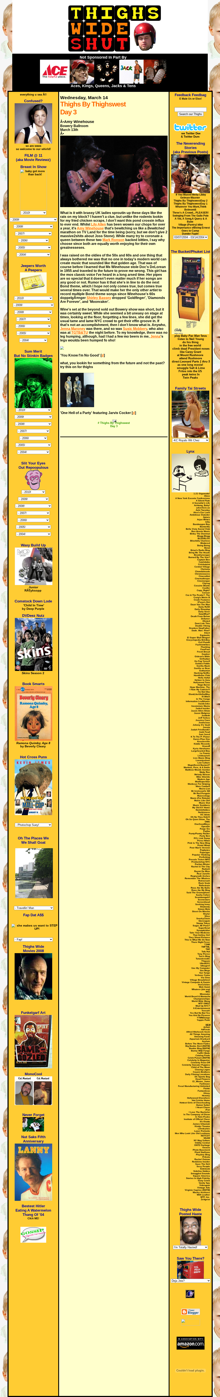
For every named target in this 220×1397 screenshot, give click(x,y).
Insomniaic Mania (200, 706)
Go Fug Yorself (202, 661)
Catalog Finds (203, 1055)
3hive (207, 496)
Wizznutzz (205, 994)
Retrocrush (204, 881)
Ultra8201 (205, 963)
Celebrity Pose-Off (200, 1062)
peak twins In (191, 376)
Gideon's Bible (202, 656)
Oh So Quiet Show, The (198, 819)
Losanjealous (203, 760)
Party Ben (205, 836)
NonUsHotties (203, 810)
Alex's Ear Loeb (201, 512)
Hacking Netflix (202, 673)
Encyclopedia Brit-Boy (198, 640)
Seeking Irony (202, 904)
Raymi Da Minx (202, 871)
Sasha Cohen (203, 895)
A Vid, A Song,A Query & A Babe (191, 220)
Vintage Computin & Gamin (196, 982)
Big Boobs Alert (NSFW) (197, 1046)
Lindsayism (204, 755)
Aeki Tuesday (203, 510)
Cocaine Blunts (202, 585)
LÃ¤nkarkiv (204, 1128)
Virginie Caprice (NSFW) (197, 1190)
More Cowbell (203, 786)
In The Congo (203, 699)
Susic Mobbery (135, 329)
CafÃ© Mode (203, 1053)
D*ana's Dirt (204, 602)
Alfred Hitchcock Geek (198, 1032)
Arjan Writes (203, 519)
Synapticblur (203, 930)
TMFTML (205, 947)
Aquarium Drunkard (199, 1039)
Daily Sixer (204, 611)
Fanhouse (205, 1084)
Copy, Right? (203, 590)
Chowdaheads (202, 571)
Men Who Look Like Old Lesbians (192, 1133)
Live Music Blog (201, 758)
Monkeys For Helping (199, 784)
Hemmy (206, 1095)
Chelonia (205, 569)
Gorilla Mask (203, 666)
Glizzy (206, 1093)
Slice (207, 916)
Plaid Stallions (202, 1152)
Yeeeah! (206, 1010)
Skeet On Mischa (201, 911)
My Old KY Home (201, 807)
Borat (207, 548)
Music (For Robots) (200, 798)
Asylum (206, 1041)
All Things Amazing (200, 1034)
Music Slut (204, 803)
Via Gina (205, 977)
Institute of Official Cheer (197, 1119)
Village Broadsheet (200, 980)
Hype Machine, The (200, 687)
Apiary (206, 517)
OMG (207, 822)
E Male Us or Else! (190, 98)
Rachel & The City (200, 866)
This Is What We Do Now (197, 940)
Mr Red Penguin (201, 793)
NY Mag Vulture (202, 1140)
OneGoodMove (202, 824)
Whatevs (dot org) (201, 989)
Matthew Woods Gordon (197, 770)
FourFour (205, 649)
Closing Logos (202, 1069)
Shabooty (205, 907)
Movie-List (204, 788)
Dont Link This (202, 623)
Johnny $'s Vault (201, 725)
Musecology (203, 796)
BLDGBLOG (204, 538)
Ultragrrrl (205, 966)
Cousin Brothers (201, 1072)
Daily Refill (204, 607)
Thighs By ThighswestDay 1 (191, 203)
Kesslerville (203, 741)
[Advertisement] (114, 432)
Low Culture (203, 762)
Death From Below (200, 616)
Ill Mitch (206, 696)
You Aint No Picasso (199, 1015)
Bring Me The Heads (199, 552)
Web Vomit (204, 987)
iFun (207, 1110)
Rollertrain (204, 885)
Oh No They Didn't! (200, 817)
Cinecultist (204, 576)
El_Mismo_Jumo (201, 1081)
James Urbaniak (201, 1124)
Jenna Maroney (72, 329)
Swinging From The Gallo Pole (191, 215)
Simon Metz (204, 909)
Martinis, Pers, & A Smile (197, 767)
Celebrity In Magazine (198, 1060)
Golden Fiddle (202, 663)
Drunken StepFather (199, 628)
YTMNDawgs (203, 1017)
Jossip (206, 727)
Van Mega (205, 970)
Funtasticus (204, 1091)
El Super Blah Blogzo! (198, 637)
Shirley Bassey (99, 298)
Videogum (204, 1185)
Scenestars (204, 899)
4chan (206, 1027)
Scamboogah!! (202, 897)
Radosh (206, 869)
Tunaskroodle (203, 958)
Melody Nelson (202, 774)
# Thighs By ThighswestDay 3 (114, 424)
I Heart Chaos (203, 1107)
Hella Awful (204, 678)
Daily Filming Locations (197, 1074)
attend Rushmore (190, 358)
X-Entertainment (201, 1008)
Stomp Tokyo (203, 923)
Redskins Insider (201, 1161)
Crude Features (202, 600)
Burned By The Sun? (199, 557)
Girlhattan (205, 659)
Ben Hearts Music (200, 531)
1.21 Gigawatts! (202, 493)
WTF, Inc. (205, 1197)
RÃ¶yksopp (32, 589)
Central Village (202, 567)
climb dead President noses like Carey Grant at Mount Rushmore (190, 352)
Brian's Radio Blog (200, 550)
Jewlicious (204, 722)
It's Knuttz (205, 1121)
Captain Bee (203, 559)
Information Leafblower (198, 701)
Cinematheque (202, 578)
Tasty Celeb (204, 1180)
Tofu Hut (206, 951)
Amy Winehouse (90, 228)
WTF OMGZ (204, 1003)
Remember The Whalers (197, 878)
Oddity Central (202, 1143)
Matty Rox (205, 772)
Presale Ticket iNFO (199, 859)
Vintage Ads (203, 1187)
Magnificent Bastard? (199, 765)
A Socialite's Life (201, 503)
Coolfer (206, 588)
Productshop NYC (200, 862)
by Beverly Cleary (33, 745)
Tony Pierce (203, 954)
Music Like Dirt (202, 800)
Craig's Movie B (202, 597)
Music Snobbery (201, 805)
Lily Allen (98, 224)
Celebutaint (204, 564)
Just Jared (204, 734)
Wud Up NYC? (203, 1006)
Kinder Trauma (202, 1126)
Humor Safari (203, 1105)
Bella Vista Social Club (198, 529)
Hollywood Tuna (201, 682)
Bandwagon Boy (201, 524)
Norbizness (204, 812)
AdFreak (205, 1029)
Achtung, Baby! (202, 505)
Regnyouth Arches (200, 876)
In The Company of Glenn (196, 1114)
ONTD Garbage (202, 1145)
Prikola (206, 1157)
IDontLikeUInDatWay (199, 694)
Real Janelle (203, 873)
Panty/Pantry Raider (199, 833)
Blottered (205, 543)
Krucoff (206, 746)
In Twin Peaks (202, 1117)
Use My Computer (200, 968)
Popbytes (205, 850)
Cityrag (206, 583)
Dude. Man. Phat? (201, 630)
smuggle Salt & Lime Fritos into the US (191, 369)
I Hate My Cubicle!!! (200, 689)
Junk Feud (204, 732)
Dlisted (206, 621)
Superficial (204, 928)
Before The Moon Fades (197, 1043)
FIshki (206, 1088)
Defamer (205, 618)
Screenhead (203, 902)
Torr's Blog (204, 956)
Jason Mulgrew (202, 713)
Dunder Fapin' (190, 233)
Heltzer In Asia (202, 680)
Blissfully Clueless (200, 541)
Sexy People (203, 1166)
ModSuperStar (202, 781)
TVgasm (205, 961)
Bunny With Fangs (200, 1051)
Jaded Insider (203, 708)
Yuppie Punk (203, 1020)
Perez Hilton (203, 840)
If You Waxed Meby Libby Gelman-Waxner (191, 196)
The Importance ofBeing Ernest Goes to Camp (191, 229)
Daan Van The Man (200, 604)
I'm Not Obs (204, 692)
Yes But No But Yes (200, 1013)
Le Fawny (205, 753)
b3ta (207, 522)
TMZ (208, 949)
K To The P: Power (200, 737)
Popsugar (205, 852)
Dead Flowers (203, 1079)
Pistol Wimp (203, 845)
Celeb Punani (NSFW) (199, 1058)
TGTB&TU (79, 332)
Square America (201, 1176)
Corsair (206, 593)
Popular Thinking (201, 855)
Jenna (155, 336)
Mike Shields (203, 777)
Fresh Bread (203, 652)
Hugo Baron (204, 685)
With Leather (203, 1195)
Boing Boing (203, 545)
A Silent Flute (203, 500)
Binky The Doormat (200, 533)
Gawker (206, 654)
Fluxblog (205, 647)
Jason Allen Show (200, 711)
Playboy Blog (203, 1154)
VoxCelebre (204, 984)
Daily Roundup (202, 609)
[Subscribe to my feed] (190, 1303)
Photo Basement (201, 1150)
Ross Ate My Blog (200, 890)
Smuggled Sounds (200, 1173)
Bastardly (205, 526)
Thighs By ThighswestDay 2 (191, 200)
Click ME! (33, 1218)
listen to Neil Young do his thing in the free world (191, 342)
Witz (208, 991)
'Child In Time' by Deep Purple (33, 607)
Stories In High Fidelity (198, 1178)
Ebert (207, 633)
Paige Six (205, 829)
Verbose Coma (202, 975)
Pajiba (206, 831)
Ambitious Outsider (200, 515)
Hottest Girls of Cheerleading (195, 1102)
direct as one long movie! (191, 363)
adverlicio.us (203, 508)
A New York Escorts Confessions (192, 498)
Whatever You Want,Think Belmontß (190, 208)
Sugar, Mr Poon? (201, 925)
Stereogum (204, 921)
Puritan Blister (202, 864)
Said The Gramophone (198, 892)
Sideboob (205, 1169)
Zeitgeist (205, 1199)
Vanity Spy (204, 1183)
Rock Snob (204, 883)
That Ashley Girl (201, 935)
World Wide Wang (201, 1001)
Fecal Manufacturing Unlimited (194, 1086)
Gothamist (204, 670)
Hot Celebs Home (201, 1100)
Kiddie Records (202, 744)
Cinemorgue (203, 581)
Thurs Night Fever (200, 942)
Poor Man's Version (200, 847)
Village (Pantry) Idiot (190, 224)
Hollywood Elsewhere (198, 1098)
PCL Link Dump (202, 838)
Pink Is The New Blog (199, 843)
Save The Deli (202, 1164)
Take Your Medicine (199, 932)
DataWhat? (204, 614)
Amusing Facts (202, 1036)
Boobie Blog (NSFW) (199, 1048)
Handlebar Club (202, 675)
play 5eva (190, 335)
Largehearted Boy (200, 751)
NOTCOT (205, 1136)
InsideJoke (204, 703)
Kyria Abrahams (201, 748)
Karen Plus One (201, 739)
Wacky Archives (201, 1192)
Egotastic (205, 635)
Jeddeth (206, 715)
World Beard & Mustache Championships (198, 997)
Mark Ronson (113, 240)
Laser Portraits (202, 1131)
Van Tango (204, 973)
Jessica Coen (203, 720)
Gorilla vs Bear (202, 668)
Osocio (206, 1147)
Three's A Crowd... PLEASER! (191, 212)
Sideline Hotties (201, 1171)
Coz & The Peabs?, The (198, 595)
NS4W (207, 1138)
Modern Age (203, 779)
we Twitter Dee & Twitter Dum (190, 135)
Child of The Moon (200, 1067)
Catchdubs (204, 562)
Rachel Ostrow (202, 1159)
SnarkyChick (203, 918)
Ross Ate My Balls (200, 888)
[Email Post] (113, 420)
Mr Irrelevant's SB (200, 791)
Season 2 (33, 673)
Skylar (206, 914)
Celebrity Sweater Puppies (196, 1065)
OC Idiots (205, 814)
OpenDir (205, 826)
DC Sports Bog (202, 1076)
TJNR (207, 944)
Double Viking (202, 626)
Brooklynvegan (202, 555)
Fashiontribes (203, 644)
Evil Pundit (204, 642)
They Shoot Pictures (199, 937)
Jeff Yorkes (204, 718)
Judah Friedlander (200, 729)
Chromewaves (202, 574)
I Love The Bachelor (199, 1112)
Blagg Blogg (203, 536)
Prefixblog (204, 857)
